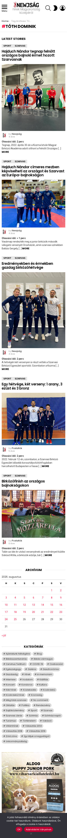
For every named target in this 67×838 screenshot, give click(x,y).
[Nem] (31, 833)
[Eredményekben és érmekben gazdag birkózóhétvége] (33, 310)
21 (42, 612)
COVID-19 (37, 664)
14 (42, 604)
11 (15, 604)
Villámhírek (12, 726)
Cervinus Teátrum (16, 664)
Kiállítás (44, 679)
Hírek (27, 674)
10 (6, 604)
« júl (4, 635)
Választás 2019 (37, 731)
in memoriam (44, 674)
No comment (40, 700)
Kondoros (26, 684)
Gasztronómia (51, 669)
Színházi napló (52, 715)
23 (60, 612)
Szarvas (20, 45)
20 (33, 612)
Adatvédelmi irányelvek (39, 829)
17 (6, 612)
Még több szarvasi (16, 700)
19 (24, 612)
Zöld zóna (11, 736)
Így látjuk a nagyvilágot (36, 736)
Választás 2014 (33, 726)
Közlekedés (29, 689)
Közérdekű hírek (15, 695)
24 (6, 619)
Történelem (29, 720)
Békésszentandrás (16, 659)
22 (51, 612)
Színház (33, 715)
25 (15, 619)
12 (24, 604)
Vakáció (47, 720)
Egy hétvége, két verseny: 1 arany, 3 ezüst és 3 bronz (32, 386)
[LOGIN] (62, 8)
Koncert (10, 684)
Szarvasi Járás (14, 715)
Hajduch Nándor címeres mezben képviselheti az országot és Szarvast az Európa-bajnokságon (33, 170)
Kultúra (43, 684)
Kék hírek (11, 689)
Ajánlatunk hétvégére (18, 653)
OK (19, 829)
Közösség (36, 695)
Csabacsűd (56, 664)
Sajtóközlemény (15, 710)
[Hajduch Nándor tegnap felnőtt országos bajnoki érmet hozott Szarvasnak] (33, 97)
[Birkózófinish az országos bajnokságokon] (33, 514)
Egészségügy (13, 669)
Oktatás (10, 705)
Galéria (32, 669)
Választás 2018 (14, 731)
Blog (39, 653)
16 (60, 604)
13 (33, 604)
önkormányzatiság (16, 741)
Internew (11, 679)
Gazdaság (12, 674)
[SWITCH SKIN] (55, 8)
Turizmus (11, 720)
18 (15, 612)
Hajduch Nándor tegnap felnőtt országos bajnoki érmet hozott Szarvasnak (28, 55)
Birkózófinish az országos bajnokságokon (23, 483)
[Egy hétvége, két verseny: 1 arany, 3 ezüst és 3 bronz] (33, 419)
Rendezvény (43, 705)
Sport (7, 45)
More (5, 152)
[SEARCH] (48, 8)
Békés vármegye (43, 659)
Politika (25, 705)
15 (51, 604)
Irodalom (28, 679)
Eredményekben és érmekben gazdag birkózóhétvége (27, 265)
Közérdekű (49, 689)
